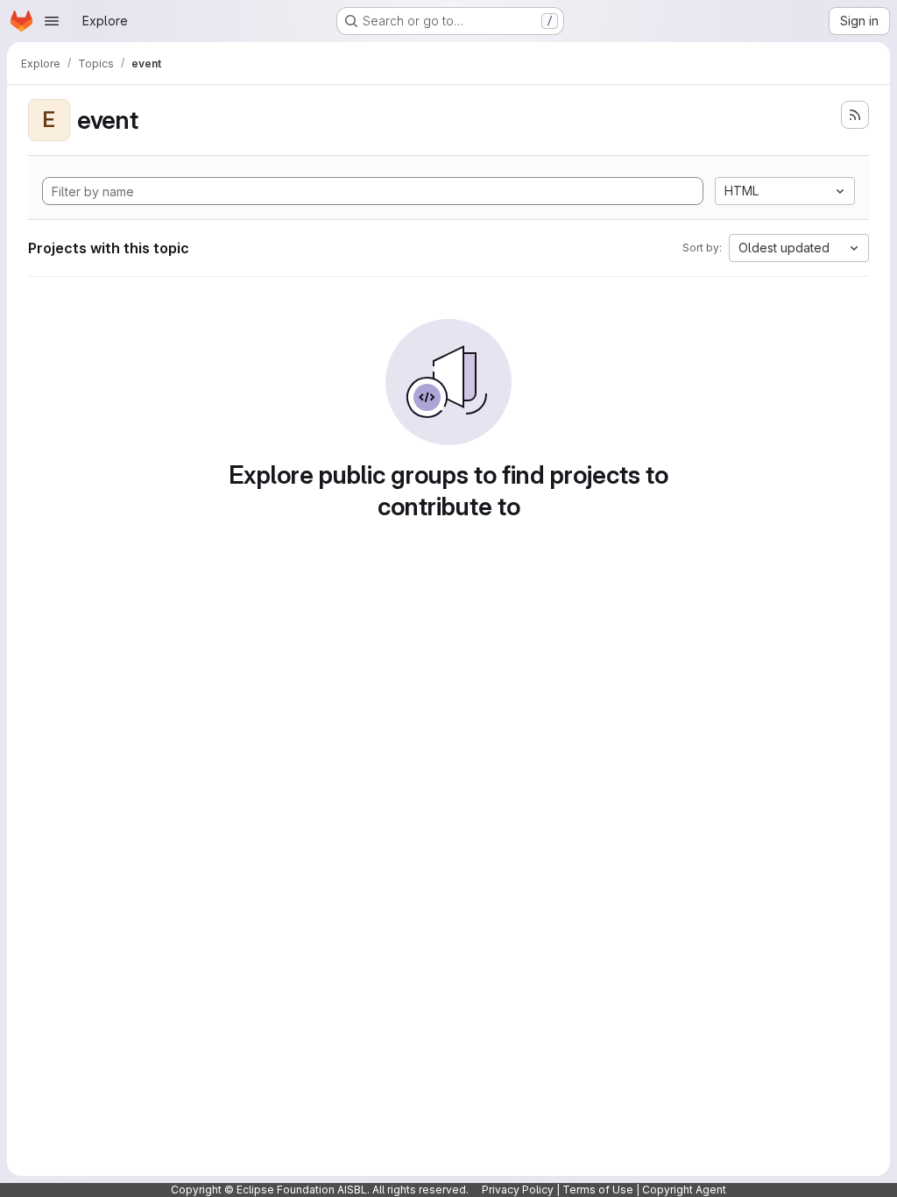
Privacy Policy (518, 1189)
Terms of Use (597, 1189)
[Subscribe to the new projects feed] (855, 115)
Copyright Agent (684, 1189)
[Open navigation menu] (52, 21)
